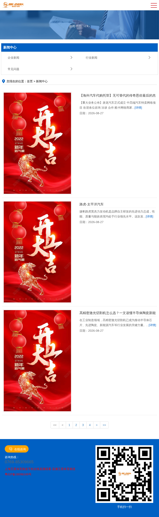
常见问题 (13, 69)
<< (55, 425)
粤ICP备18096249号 (18, 474)
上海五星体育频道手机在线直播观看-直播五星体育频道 (40, 469)
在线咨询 (20, 449)
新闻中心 (42, 81)
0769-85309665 (19, 462)
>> (104, 425)
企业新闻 (13, 57)
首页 (30, 81)
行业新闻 (91, 57)
